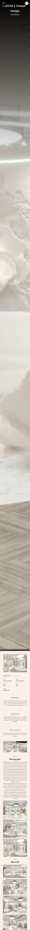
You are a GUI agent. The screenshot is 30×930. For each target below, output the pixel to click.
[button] (3, 6)
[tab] (7, 675)
